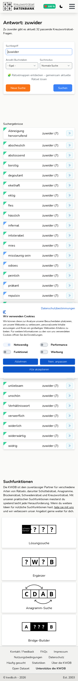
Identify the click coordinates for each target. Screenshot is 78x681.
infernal (13, 225)
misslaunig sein (19, 255)
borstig (13, 165)
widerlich (14, 426)
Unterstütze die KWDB (51, 668)
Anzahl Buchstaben (16, 59)
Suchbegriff (12, 45)
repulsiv (14, 295)
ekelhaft (14, 185)
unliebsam (15, 386)
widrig (12, 446)
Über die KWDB (61, 663)
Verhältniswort (19, 406)
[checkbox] (7, 345)
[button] (72, 6)
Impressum (61, 651)
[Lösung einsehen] (69, 133)
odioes (13, 265)
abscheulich (16, 145)
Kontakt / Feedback (22, 651)
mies (11, 245)
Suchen (62, 88)
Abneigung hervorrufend (17, 133)
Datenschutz (56, 657)
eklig (11, 195)
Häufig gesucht (16, 663)
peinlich (13, 275)
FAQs (43, 651)
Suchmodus (46, 59)
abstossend (16, 155)
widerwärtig (17, 436)
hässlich (14, 215)
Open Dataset (20, 668)
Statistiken (38, 663)
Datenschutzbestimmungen (58, 308)
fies (10, 205)
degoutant (15, 175)
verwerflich (16, 416)
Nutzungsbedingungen (28, 657)
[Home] (19, 6)
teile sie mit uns (64, 507)
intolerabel (16, 235)
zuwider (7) (50, 133)
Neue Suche (18, 88)
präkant (13, 285)
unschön (14, 396)
